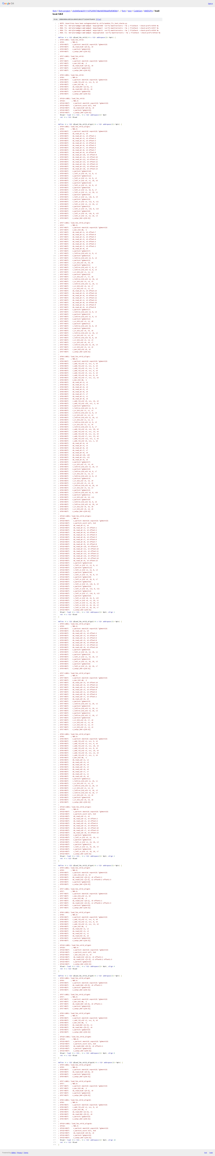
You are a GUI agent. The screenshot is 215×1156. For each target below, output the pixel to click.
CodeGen (138, 10)
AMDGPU (148, 10)
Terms (26, 1153)
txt (205, 1153)
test (130, 10)
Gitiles (13, 1153)
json (211, 1153)
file (98, 19)
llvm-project (64, 10)
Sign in (210, 3)
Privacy (19, 1153)
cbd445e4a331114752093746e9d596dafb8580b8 (95, 10)
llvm (55, 10)
